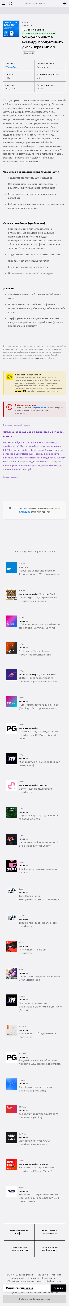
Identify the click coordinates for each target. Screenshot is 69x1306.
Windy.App (11, 67)
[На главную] (10, 3)
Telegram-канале (39, 408)
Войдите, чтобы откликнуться (34, 1299)
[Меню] (3, 3)
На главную (42, 1275)
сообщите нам (40, 358)
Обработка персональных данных (25, 1281)
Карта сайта (48, 1278)
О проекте (33, 1278)
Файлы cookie (54, 1281)
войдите (25, 512)
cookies (28, 1288)
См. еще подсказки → (12, 477)
